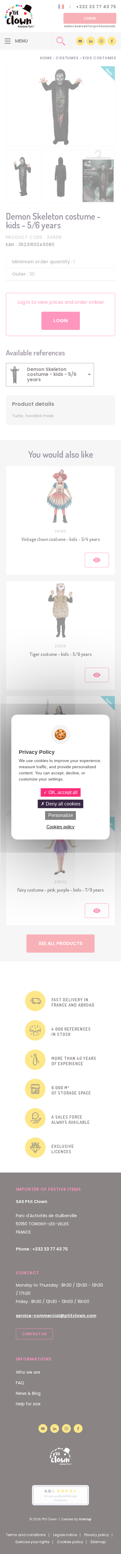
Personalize (60, 815)
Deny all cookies (62, 803)
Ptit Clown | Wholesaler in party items (19, 16)
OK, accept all (62, 792)
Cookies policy (60, 826)
